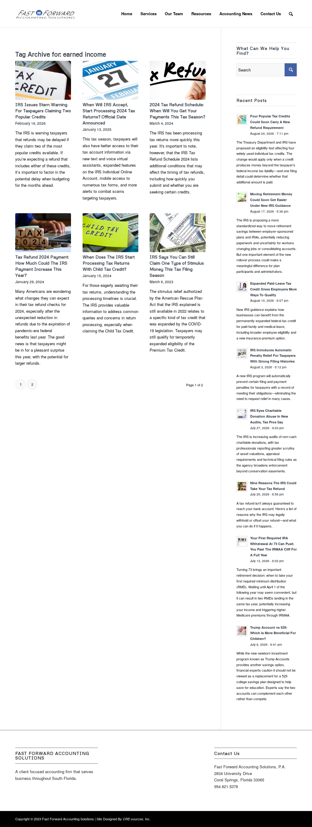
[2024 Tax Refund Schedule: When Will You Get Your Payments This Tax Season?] (177, 80)
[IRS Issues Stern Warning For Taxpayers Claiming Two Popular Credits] (43, 80)
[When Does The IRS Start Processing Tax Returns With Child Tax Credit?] (110, 232)
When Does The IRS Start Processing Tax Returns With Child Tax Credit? (109, 263)
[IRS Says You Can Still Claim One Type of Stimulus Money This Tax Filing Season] (177, 232)
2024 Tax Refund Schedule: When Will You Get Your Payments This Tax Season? (177, 110)
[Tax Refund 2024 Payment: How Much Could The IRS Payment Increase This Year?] (43, 232)
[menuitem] (126, 13)
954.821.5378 (226, 786)
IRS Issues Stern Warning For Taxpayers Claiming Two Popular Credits (43, 110)
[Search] (291, 13)
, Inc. (137, 818)
